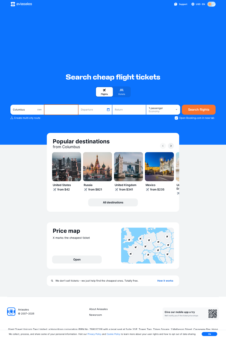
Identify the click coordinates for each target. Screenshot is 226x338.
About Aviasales (98, 309)
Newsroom (95, 314)
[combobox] (27, 110)
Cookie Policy (113, 334)
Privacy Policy (94, 334)
